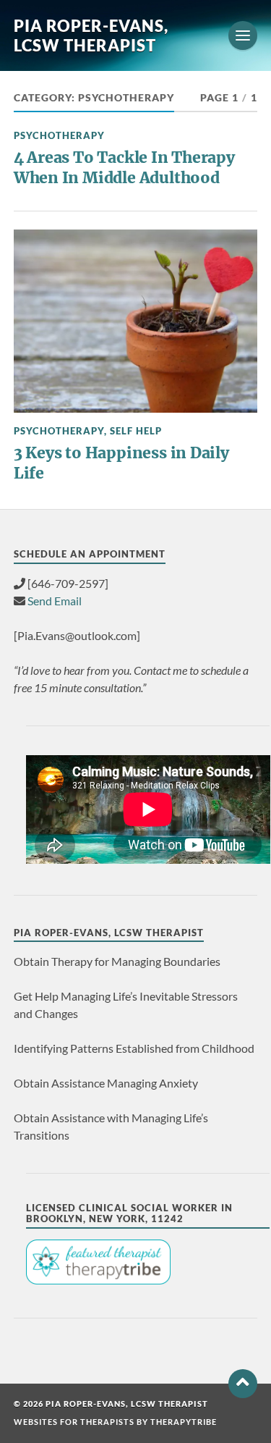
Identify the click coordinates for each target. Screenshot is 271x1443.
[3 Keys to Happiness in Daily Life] (136, 321)
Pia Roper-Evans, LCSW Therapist (91, 35)
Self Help (136, 431)
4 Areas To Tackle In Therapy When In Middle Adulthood (124, 168)
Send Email (54, 600)
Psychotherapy (59, 135)
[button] (242, 1383)
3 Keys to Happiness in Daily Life (121, 463)
